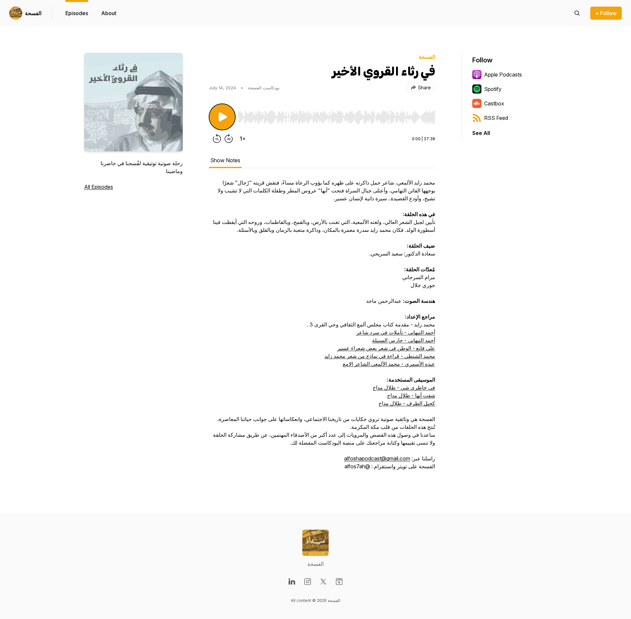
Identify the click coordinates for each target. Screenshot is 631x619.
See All (481, 133)
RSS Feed (496, 118)
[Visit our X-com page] (323, 581)
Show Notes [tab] (225, 160)
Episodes (76, 13)
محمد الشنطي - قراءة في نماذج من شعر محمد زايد (379, 356)
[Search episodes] (577, 13)
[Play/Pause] (222, 117)
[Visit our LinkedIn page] (292, 581)
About (108, 13)
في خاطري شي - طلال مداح (404, 387)
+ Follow (606, 13)
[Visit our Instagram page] (307, 581)
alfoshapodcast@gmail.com (377, 458)
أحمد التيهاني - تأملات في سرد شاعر (395, 332)
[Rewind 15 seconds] (217, 138)
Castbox (494, 103)
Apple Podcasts (503, 74)
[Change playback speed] (242, 138)
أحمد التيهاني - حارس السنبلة (403, 340)
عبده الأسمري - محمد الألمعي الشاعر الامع (389, 364)
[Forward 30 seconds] (228, 138)
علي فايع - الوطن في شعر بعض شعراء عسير (386, 348)
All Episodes (98, 187)
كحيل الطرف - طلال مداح (407, 403)
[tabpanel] (322, 328)
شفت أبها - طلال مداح (411, 395)
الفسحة (33, 13)
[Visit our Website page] (339, 581)
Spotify (493, 89)
